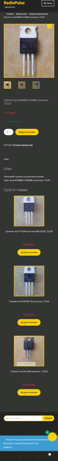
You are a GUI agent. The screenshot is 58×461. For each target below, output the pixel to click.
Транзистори (21, 13)
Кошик (44, 453)
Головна (10, 13)
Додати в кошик (27, 132)
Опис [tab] (6, 159)
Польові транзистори (38, 13)
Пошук (29, 456)
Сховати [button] (7, 446)
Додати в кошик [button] (29, 252)
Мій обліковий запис (9, 456)
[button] (49, 26)
